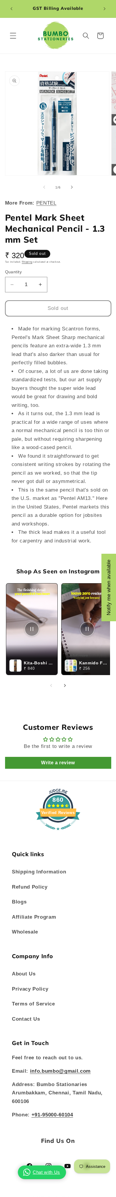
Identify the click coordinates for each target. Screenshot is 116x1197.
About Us (23, 973)
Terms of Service (33, 1003)
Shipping (27, 262)
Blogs (19, 901)
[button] (13, 36)
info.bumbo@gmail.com (60, 1071)
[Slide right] (71, 187)
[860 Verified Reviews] (58, 833)
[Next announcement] (104, 8)
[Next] (64, 685)
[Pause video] (32, 629)
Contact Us (26, 1019)
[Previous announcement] (11, 8)
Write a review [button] (58, 762)
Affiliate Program (34, 917)
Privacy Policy (30, 989)
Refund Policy (30, 886)
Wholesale (25, 931)
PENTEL (46, 202)
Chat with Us (46, 1172)
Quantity (13, 271)
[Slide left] (44, 187)
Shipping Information (39, 871)
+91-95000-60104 (52, 1114)
